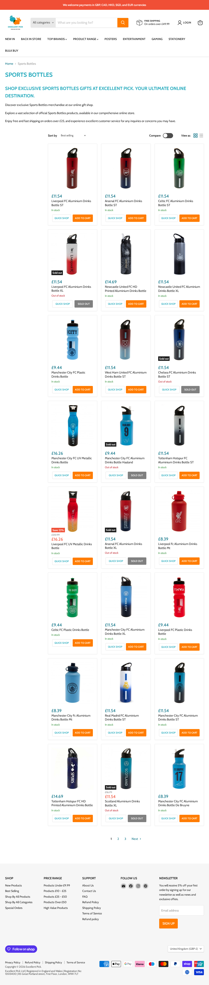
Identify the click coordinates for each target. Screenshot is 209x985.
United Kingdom (184, 948)
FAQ (85, 896)
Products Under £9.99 (57, 885)
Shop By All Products (17, 896)
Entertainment (134, 39)
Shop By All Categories (18, 902)
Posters (110, 39)
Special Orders (13, 908)
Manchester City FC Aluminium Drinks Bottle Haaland (125, 460)
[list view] (201, 135)
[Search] (122, 22)
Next (135, 839)
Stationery (177, 39)
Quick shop (61, 218)
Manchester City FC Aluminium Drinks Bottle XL (125, 632)
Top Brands (56, 39)
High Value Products (56, 908)
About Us (88, 885)
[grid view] (195, 135)
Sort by (52, 135)
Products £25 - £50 (55, 896)
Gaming (157, 39)
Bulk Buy (11, 50)
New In (10, 39)
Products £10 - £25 (55, 891)
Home (9, 64)
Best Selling (12, 891)
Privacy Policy (12, 962)
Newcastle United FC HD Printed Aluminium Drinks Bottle (125, 289)
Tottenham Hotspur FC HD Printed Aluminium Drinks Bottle (72, 803)
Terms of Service (92, 913)
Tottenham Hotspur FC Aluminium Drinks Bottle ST (176, 460)
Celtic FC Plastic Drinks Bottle (70, 630)
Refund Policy (90, 902)
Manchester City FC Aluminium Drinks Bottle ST (178, 718)
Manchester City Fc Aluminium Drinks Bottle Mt (70, 718)
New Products (13, 885)
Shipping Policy (91, 908)
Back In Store (31, 39)
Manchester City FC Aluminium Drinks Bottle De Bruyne (178, 803)
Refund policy (90, 919)
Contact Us (89, 891)
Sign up (168, 923)
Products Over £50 (55, 902)
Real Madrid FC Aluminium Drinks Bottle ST (122, 718)
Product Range (85, 39)
